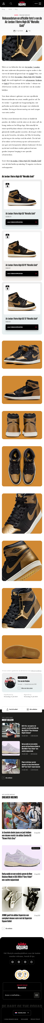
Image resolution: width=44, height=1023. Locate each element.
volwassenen (30, 80)
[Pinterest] (31, 962)
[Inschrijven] (36, 995)
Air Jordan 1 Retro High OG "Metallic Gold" (25, 161)
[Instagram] (19, 962)
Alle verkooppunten (15, 222)
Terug (3, 9)
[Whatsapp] (25, 962)
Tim (29, 31)
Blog (16, 9)
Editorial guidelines (36, 671)
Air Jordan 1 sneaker (32, 67)
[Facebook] (12, 962)
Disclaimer (24, 1019)
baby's (6, 83)
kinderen (39, 80)
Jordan (31, 73)
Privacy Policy (35, 1019)
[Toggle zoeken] (11, 3)
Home (10, 9)
